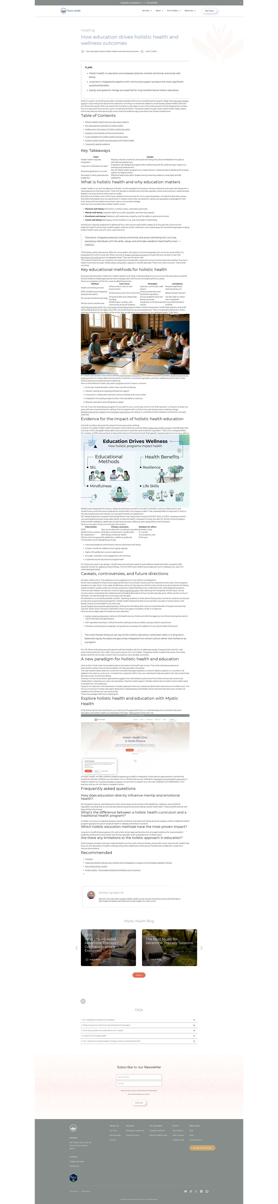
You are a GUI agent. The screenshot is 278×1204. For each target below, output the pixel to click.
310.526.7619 (152, 3)
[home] (70, 10)
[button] (147, 11)
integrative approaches (120, 412)
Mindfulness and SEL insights (93, 412)
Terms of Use (74, 1191)
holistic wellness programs (136, 255)
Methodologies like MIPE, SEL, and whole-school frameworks (107, 307)
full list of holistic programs (111, 782)
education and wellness (91, 258)
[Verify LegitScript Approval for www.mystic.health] (81, 1178)
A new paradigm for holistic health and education (106, 137)
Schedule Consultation (130, 3)
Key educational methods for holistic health (104, 126)
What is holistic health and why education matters (107, 122)
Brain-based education (130, 591)
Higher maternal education (97, 616)
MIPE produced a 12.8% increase (157, 428)
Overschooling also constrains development (100, 606)
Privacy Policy (86, 1191)
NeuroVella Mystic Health (96, 866)
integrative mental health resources (169, 779)
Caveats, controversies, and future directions (104, 133)
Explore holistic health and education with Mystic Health (109, 140)
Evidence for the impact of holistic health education (107, 129)
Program (89, 859)
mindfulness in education (130, 376)
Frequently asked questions (97, 144)
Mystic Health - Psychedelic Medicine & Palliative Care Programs (113, 870)
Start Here (209, 11)
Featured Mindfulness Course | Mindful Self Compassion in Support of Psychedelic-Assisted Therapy (128, 863)
